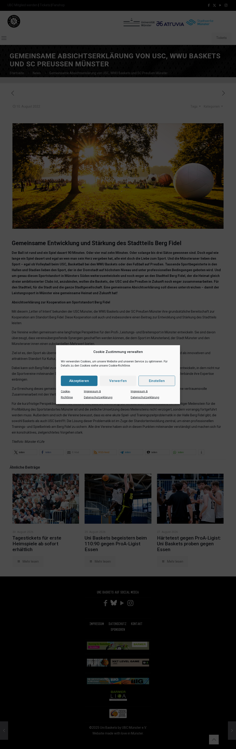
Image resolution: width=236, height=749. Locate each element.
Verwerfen (118, 381)
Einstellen (157, 381)
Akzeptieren (79, 381)
